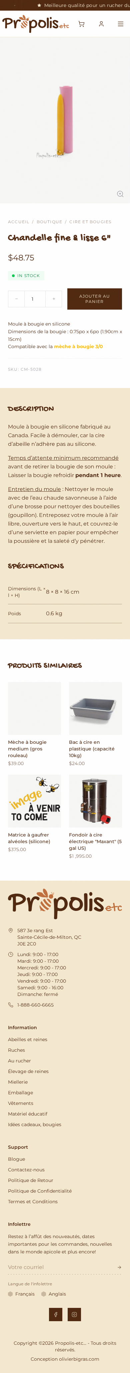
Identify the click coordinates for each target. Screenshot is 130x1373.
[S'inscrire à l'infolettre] (119, 1267)
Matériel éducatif (27, 1114)
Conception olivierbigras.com (65, 1359)
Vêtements (20, 1103)
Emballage (20, 1093)
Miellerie (18, 1082)
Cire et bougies (90, 221)
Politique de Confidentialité (40, 1191)
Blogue (16, 1159)
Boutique (50, 221)
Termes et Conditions (33, 1202)
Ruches (16, 1050)
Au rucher (19, 1061)
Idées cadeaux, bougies (34, 1125)
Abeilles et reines (27, 1039)
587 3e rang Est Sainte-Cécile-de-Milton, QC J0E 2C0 (49, 937)
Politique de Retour (30, 1180)
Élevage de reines (28, 1071)
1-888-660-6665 (35, 1005)
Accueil (18, 221)
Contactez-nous (26, 1170)
